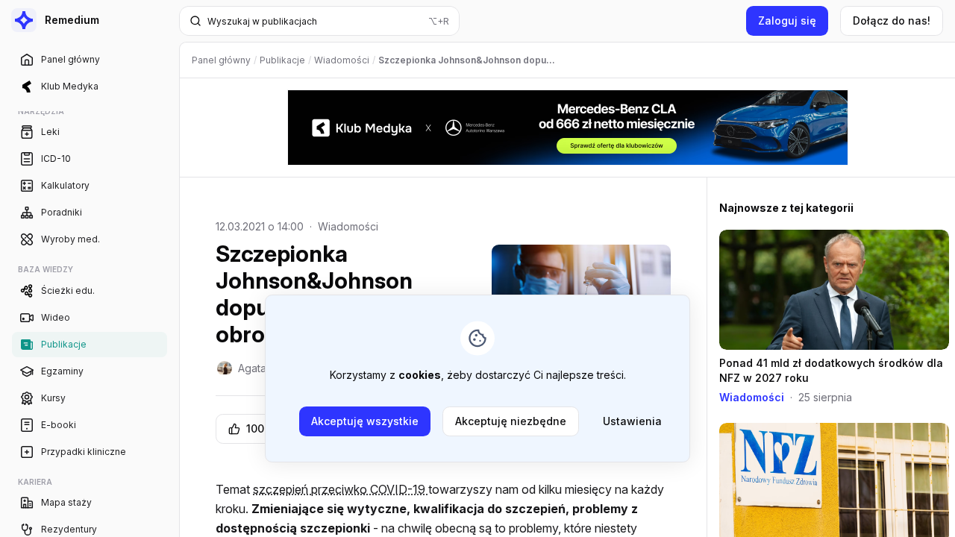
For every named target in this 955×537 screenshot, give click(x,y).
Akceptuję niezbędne (510, 421)
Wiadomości (348, 226)
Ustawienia (632, 421)
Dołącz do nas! (891, 20)
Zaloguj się (787, 20)
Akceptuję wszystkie (365, 421)
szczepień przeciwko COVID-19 (340, 489)
